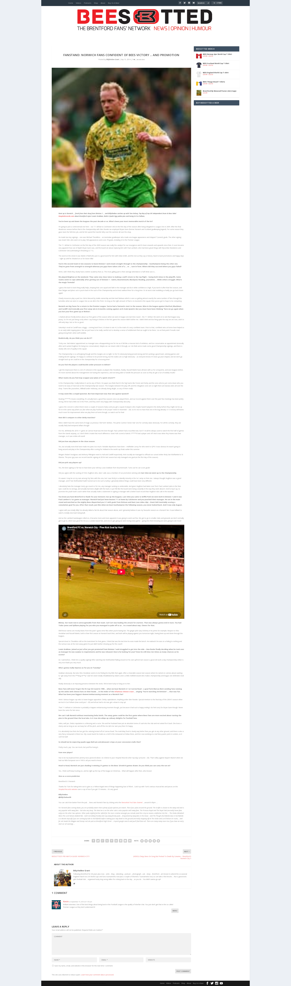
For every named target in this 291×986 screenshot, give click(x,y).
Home (70, 3)
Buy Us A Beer (113, 3)
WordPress (102, 983)
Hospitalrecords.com (67, 216)
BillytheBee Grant (112, 59)
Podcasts (87, 3)
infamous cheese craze (124, 692)
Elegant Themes (83, 983)
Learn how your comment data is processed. (97, 975)
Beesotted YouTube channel (132, 802)
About (103, 3)
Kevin (66, 901)
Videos (78, 3)
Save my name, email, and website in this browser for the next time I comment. (83, 966)
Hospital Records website (68, 789)
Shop (96, 3)
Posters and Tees (145, 35)
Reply (175, 911)
